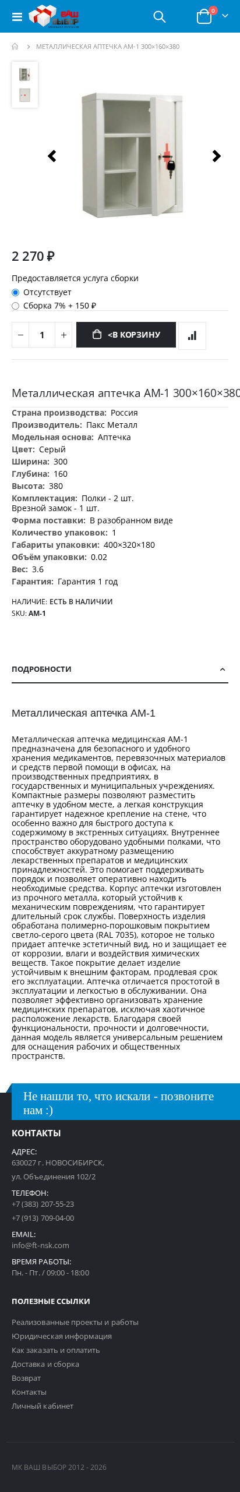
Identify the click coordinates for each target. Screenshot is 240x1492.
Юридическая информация (62, 1336)
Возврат (26, 1378)
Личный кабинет (42, 1406)
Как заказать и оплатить (56, 1350)
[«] (51, 156)
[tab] (120, 669)
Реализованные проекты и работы (75, 1322)
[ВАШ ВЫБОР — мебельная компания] (53, 16)
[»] (216, 156)
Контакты (29, 1392)
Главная (16, 47)
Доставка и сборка (45, 1364)
